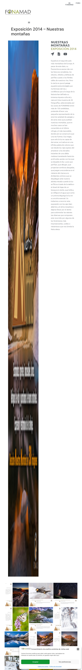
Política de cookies (43, 666)
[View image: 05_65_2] (41, 619)
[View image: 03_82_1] (65, 595)
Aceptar (35, 662)
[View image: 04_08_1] (17, 619)
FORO (78, 3)
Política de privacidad (55, 666)
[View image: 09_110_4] (65, 643)
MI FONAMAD (69, 4)
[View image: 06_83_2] (65, 619)
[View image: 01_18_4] (17, 595)
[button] (78, 649)
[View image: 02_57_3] (41, 595)
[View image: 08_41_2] (41, 643)
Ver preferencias (65, 662)
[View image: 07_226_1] (17, 643)
